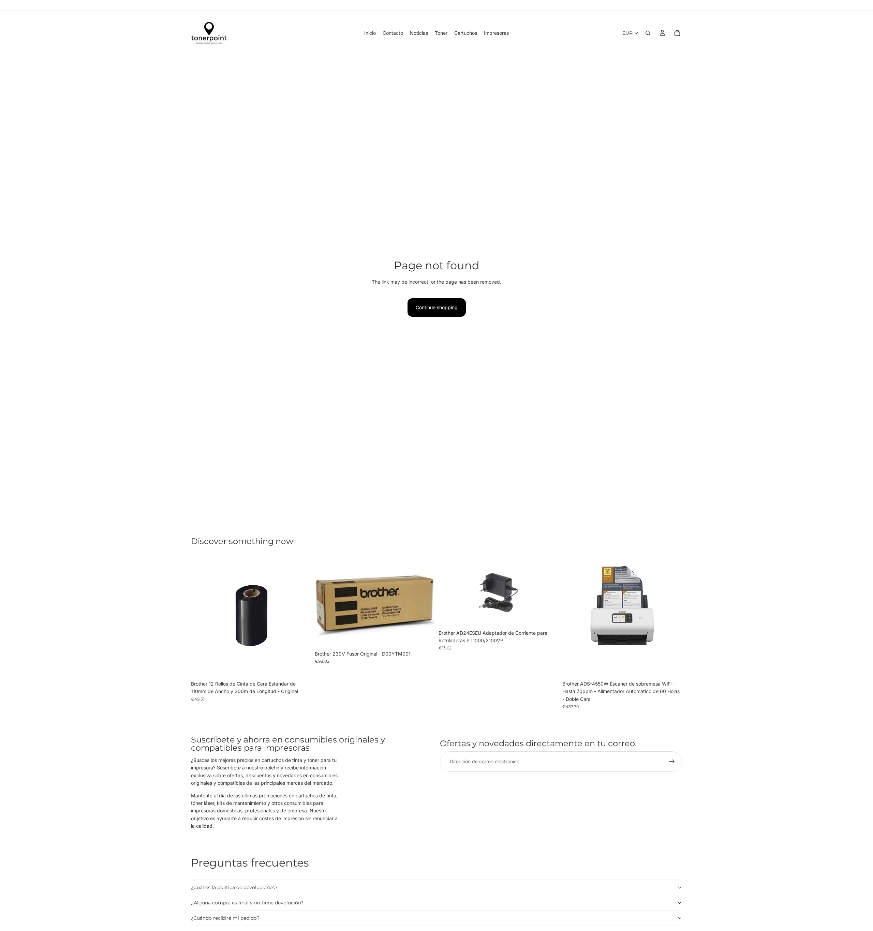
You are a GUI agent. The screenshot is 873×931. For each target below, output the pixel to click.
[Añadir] (300, 667)
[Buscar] (647, 33)
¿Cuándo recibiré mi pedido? (225, 918)
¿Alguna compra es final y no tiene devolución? (247, 903)
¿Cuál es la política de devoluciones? (234, 887)
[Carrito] (677, 33)
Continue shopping (437, 307)
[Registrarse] (672, 762)
